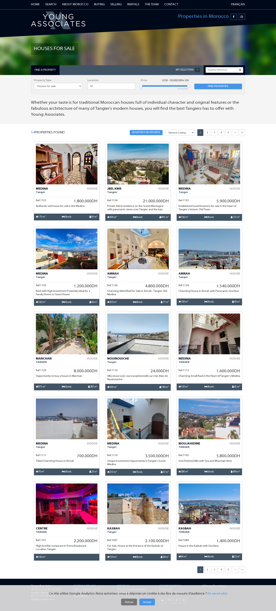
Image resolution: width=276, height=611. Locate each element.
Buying (99, 4)
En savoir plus (217, 593)
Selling (116, 4)
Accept (147, 601)
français (238, 4)
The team (152, 4)
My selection (187, 69)
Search (50, 4)
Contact (171, 4)
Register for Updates (146, 132)
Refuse (129, 601)
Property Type (42, 80)
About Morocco (75, 4)
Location (92, 80)
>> (242, 132)
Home (35, 4)
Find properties (218, 86)
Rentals (133, 4)
